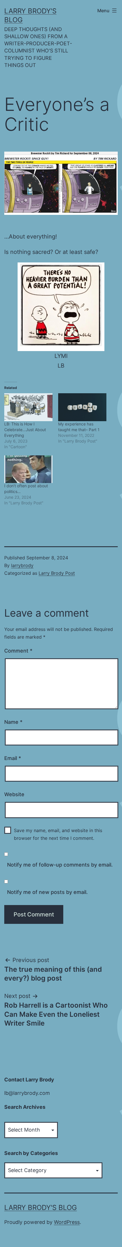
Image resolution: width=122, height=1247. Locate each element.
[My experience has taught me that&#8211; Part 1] (82, 407)
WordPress (67, 1222)
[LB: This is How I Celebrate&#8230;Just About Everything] (28, 407)
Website (14, 794)
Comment (18, 651)
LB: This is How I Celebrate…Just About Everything (25, 429)
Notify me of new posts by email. (47, 892)
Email (12, 758)
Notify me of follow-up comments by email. (60, 865)
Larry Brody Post (57, 573)
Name (13, 722)
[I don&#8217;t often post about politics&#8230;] (28, 469)
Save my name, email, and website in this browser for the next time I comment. (58, 834)
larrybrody (22, 565)
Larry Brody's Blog (40, 1207)
